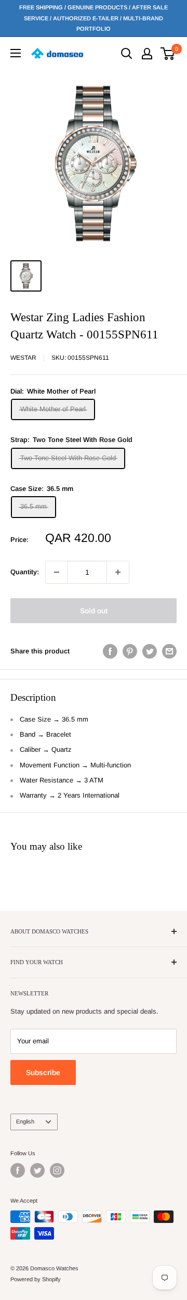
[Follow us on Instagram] (57, 1170)
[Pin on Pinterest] (130, 651)
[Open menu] (15, 53)
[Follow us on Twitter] (37, 1170)
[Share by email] (169, 651)
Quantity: (24, 572)
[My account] (147, 53)
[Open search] (126, 53)
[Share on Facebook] (110, 651)
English (25, 1121)
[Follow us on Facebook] (17, 1170)
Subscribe (43, 1072)
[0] (168, 53)
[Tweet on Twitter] (149, 651)
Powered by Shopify (35, 1279)
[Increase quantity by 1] (118, 572)
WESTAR (23, 357)
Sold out (94, 611)
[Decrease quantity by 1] (57, 572)
